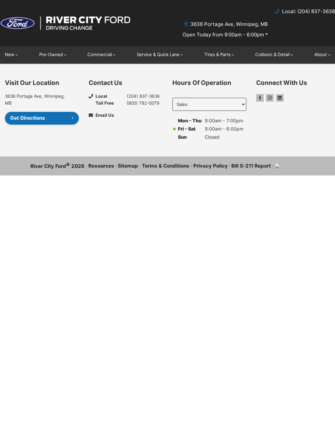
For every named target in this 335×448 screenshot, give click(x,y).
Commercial (99, 54)
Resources (101, 166)
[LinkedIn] (280, 98)
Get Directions (27, 118)
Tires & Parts (217, 54)
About (320, 54)
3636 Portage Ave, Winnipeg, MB (229, 24)
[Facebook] (260, 98)
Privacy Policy (210, 166)
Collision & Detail (272, 54)
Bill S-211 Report (251, 166)
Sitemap (128, 166)
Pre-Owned (51, 54)
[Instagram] (269, 98)
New (9, 54)
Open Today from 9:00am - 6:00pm (223, 34)
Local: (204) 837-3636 (308, 11)
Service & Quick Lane (158, 54)
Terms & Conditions (165, 166)
